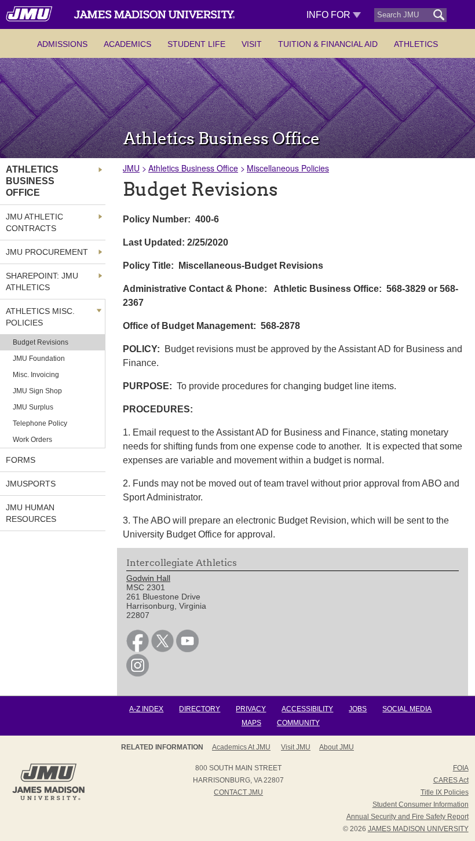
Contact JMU (238, 792)
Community (298, 723)
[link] (137, 649)
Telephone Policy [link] (40, 423)
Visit (252, 44)
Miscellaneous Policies (288, 168)
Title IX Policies (445, 792)
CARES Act (451, 780)
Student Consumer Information (420, 804)
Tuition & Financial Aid (328, 44)
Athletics (416, 44)
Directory (199, 709)
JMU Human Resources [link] (31, 513)
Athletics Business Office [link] (32, 181)
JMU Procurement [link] (47, 252)
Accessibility (307, 709)
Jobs (358, 709)
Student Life (196, 44)
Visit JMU (295, 747)
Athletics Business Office (193, 168)
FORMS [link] (20, 460)
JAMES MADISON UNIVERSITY (418, 829)
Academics (127, 44)
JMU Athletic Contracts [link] (34, 222)
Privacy (251, 709)
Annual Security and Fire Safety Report (407, 817)
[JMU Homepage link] (48, 799)
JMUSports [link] (31, 483)
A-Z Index (146, 709)
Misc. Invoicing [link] (36, 375)
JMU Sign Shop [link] (37, 391)
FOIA (461, 768)
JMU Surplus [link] (33, 407)
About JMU (336, 747)
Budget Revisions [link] (40, 342)
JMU (131, 168)
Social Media (407, 709)
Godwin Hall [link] (148, 578)
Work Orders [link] (32, 440)
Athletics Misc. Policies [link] (40, 316)
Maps (251, 723)
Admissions (62, 44)
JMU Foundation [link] (39, 358)
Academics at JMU (241, 747)
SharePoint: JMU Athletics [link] (42, 281)
